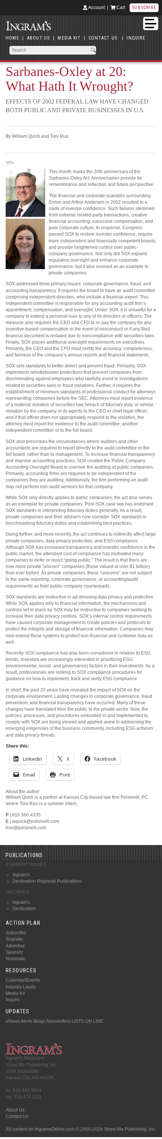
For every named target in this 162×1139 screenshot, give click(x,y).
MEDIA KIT (69, 38)
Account (96, 7)
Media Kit (15, 993)
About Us (15, 1110)
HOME (12, 38)
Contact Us (17, 1116)
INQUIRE (136, 38)
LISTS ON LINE (87, 1021)
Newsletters (58, 1021)
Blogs (39, 1021)
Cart (120, 7)
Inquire (13, 999)
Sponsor (14, 952)
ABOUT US (38, 38)
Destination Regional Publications (47, 881)
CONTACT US (103, 38)
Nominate (16, 958)
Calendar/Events (23, 980)
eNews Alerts (19, 1021)
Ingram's (21, 874)
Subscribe (144, 7)
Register (14, 939)
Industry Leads (21, 987)
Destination (24, 908)
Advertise (15, 946)
